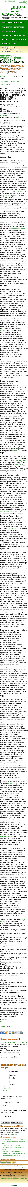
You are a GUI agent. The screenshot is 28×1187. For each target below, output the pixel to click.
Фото (14, 31)
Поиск (14, 1162)
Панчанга (18, 51)
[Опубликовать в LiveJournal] (15, 1032)
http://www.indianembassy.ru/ (10, 1022)
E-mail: (12, 1078)
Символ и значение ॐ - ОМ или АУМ (13, 1139)
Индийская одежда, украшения (10, 50)
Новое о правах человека (13, 1042)
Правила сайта (10, 1167)
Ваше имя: (13, 1071)
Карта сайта (18, 1167)
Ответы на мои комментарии (15, 1106)
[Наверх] (21, 1032)
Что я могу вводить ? (5, 1090)
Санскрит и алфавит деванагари (12, 1151)
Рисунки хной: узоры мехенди (11, 1155)
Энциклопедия (9, 35)
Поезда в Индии (9, 47)
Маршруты (7, 27)
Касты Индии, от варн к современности (14, 1153)
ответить (4, 1060)
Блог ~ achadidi (7, 1026)
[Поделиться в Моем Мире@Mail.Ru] (13, 1032)
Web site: (13, 1084)
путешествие (6, 58)
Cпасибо (3, 1162)
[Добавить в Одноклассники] (7, 1032)
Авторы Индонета (6, 1165)
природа (17, 58)
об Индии (14, 1134)
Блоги (11, 39)
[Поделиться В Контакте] (10, 1032)
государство (6, 84)
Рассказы (6, 31)
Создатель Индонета (16, 1165)
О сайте (12, 44)
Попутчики (19, 27)
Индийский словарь (8, 56)
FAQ (23, 1167)
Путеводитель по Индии (13, 23)
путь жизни (14, 81)
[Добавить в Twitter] (4, 1032)
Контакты (3, 1167)
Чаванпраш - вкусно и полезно (11, 1145)
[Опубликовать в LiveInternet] (18, 1032)
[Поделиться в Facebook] (1, 1032)
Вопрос (9, 1162)
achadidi (3, 76)
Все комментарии (12, 1102)
